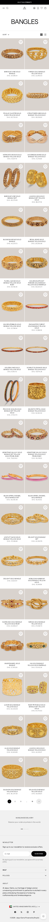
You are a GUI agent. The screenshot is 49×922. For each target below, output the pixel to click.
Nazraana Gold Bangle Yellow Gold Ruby (12, 623)
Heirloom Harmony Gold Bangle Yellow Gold (36, 580)
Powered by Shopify (32, 918)
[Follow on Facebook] (15, 912)
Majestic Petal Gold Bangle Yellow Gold (36, 410)
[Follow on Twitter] (21, 912)
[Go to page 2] (39, 801)
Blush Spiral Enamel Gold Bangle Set (12, 497)
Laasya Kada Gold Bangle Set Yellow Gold (37, 198)
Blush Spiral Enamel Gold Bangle (36, 497)
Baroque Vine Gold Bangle (12, 73)
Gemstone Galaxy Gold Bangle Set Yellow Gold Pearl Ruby (12, 454)
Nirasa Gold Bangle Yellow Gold (36, 623)
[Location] (38, 8)
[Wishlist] (42, 8)
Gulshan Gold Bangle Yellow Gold (12, 790)
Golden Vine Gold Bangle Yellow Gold (12, 368)
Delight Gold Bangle (12, 579)
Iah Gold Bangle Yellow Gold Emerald (37, 664)
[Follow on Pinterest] (34, 912)
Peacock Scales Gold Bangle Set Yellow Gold (12, 411)
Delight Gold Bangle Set (37, 538)
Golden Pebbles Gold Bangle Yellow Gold (12, 325)
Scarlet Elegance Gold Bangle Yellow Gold (37, 368)
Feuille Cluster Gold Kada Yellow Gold (12, 114)
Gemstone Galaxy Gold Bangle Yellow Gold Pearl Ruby (37, 454)
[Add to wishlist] (21, 42)
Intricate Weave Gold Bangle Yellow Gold (12, 156)
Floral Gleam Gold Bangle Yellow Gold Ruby (12, 283)
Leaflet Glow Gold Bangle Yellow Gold (12, 538)
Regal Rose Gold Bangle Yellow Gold (36, 240)
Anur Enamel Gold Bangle (12, 664)
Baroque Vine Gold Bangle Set (12, 197)
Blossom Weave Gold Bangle (12, 240)
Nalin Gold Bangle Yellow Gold (37, 790)
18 (32, 801)
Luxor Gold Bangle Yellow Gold (12, 706)
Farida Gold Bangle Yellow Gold (36, 73)
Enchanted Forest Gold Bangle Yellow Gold (36, 326)
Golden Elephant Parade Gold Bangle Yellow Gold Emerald (37, 283)
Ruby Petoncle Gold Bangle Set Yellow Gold (36, 707)
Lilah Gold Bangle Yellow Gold (12, 749)
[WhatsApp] (34, 8)
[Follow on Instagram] (28, 912)
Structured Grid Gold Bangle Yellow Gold (36, 114)
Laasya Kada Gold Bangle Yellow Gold (36, 749)
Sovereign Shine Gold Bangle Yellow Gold (37, 156)
